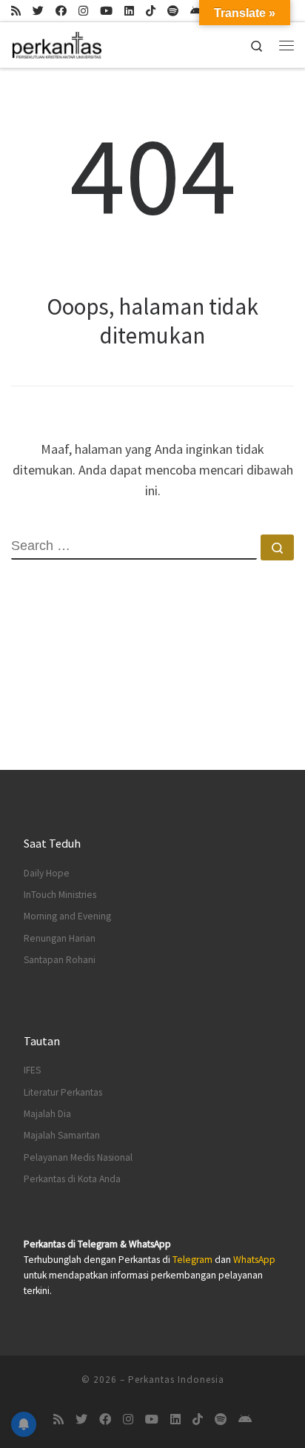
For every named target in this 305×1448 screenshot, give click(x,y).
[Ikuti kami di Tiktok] (150, 10)
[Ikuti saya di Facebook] (61, 10)
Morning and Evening (67, 916)
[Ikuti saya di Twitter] (38, 10)
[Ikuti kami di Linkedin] (129, 10)
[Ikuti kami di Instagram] (83, 10)
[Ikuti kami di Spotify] (172, 10)
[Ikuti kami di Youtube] (106, 10)
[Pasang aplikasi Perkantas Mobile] (196, 10)
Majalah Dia (47, 1113)
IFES (32, 1070)
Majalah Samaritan (62, 1135)
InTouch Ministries (60, 894)
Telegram (192, 1259)
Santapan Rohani (59, 959)
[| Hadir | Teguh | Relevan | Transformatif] (56, 43)
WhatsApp (254, 1259)
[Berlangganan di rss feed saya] (16, 10)
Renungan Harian (59, 938)
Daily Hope (47, 873)
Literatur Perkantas (63, 1092)
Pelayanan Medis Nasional (78, 1157)
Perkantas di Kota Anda (72, 1179)
